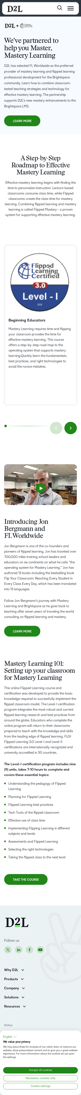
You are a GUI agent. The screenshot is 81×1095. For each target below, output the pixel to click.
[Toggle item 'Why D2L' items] (22, 969)
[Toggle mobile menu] (71, 8)
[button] (40, 488)
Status (8, 1025)
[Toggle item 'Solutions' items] (23, 996)
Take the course (26, 881)
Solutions (11, 997)
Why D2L (11, 970)
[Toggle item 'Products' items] (22, 978)
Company (11, 988)
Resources (12, 1006)
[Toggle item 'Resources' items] (24, 1006)
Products (11, 979)
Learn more (22, 123)
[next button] (70, 428)
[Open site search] (59, 7)
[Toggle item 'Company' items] (23, 987)
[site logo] (14, 8)
